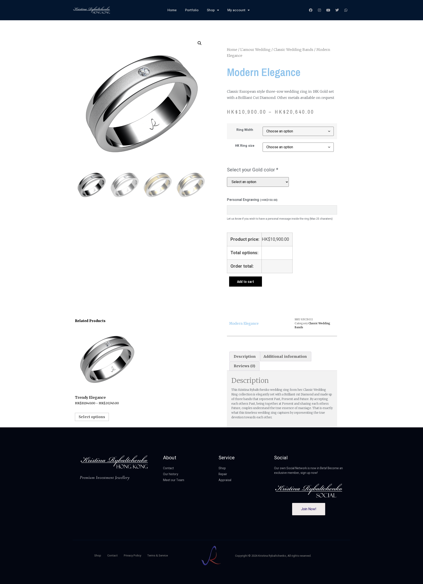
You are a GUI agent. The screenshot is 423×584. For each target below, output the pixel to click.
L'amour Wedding (255, 49)
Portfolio (192, 10)
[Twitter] (337, 10)
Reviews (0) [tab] (244, 366)
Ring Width (244, 130)
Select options (92, 417)
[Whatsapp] (345, 10)
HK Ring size (244, 145)
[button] (200, 43)
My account (236, 10)
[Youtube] (328, 10)
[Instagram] (319, 10)
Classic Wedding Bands (293, 49)
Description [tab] (245, 356)
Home (172, 10)
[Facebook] (310, 10)
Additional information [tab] (285, 356)
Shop (211, 10)
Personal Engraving (252, 199)
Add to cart (245, 281)
